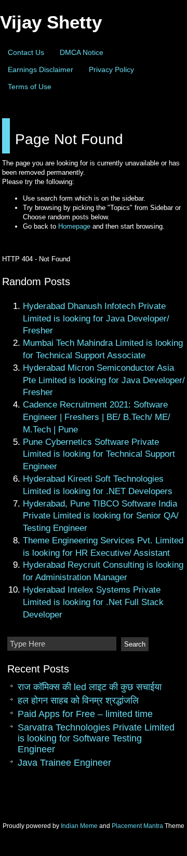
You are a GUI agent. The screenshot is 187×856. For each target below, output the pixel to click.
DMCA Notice (81, 52)
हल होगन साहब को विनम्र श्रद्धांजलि (78, 700)
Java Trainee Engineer (64, 762)
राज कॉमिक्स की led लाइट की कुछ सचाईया (90, 687)
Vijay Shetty (51, 22)
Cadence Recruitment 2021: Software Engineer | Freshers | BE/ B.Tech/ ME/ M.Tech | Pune (96, 417)
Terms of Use (29, 86)
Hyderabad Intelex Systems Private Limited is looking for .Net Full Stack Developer (93, 602)
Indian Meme (79, 826)
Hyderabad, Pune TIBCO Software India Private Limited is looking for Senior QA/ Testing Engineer (101, 516)
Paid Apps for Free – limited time (85, 714)
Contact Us (26, 52)
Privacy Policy (111, 69)
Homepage (74, 226)
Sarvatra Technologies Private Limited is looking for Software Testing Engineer (96, 738)
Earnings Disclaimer (40, 69)
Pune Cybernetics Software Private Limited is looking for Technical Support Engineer (99, 454)
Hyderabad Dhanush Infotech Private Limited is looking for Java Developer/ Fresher (96, 318)
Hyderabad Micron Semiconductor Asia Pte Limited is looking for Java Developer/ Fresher (104, 380)
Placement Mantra (137, 826)
